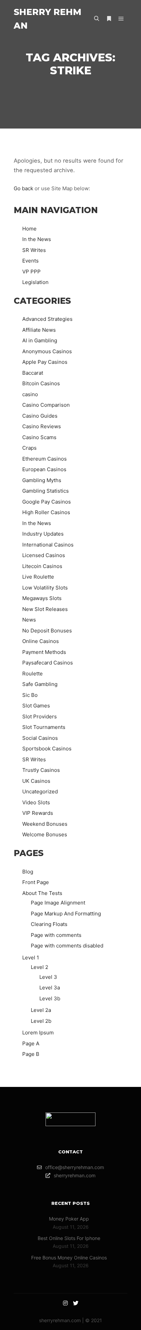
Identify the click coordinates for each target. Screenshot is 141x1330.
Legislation (35, 282)
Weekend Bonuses (44, 824)
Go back (23, 188)
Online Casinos (40, 641)
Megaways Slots (42, 598)
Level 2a (41, 1010)
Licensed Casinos (43, 555)
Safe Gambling (39, 684)
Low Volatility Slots (45, 587)
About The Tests (42, 893)
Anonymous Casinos (47, 351)
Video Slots (36, 802)
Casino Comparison (46, 405)
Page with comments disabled (67, 945)
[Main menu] (121, 18)
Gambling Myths (41, 480)
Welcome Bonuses (44, 834)
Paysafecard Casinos (47, 662)
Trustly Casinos (41, 770)
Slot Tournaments (43, 727)
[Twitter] (75, 1303)
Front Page (35, 882)
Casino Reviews (41, 426)
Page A (30, 1043)
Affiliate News (39, 330)
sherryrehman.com (74, 1175)
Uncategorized (40, 791)
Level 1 (30, 957)
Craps (29, 448)
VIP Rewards (37, 813)
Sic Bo (30, 695)
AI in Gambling (39, 340)
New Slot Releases (45, 609)
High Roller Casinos (46, 512)
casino (30, 394)
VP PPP (31, 271)
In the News (36, 239)
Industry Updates (43, 533)
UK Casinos (36, 781)
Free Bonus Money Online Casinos (69, 1257)
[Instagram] (65, 1303)
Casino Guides (39, 416)
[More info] (109, 18)
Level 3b (49, 998)
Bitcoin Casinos (41, 383)
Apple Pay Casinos (44, 362)
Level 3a (49, 987)
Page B (30, 1054)
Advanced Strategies (47, 319)
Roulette (32, 673)
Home (29, 228)
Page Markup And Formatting (66, 913)
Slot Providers (39, 716)
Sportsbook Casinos (47, 748)
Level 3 (48, 977)
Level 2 (39, 967)
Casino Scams (39, 437)
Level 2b (41, 1021)
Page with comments (56, 935)
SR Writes (34, 250)
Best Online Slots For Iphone (69, 1238)
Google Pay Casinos (46, 501)
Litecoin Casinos (42, 566)
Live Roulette (38, 576)
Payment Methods (44, 652)
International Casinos (48, 544)
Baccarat (32, 373)
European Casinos (44, 469)
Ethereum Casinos (44, 458)
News (29, 619)
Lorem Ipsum (38, 1032)
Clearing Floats (49, 924)
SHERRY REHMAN (47, 19)
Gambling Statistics (45, 491)
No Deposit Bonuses (47, 630)
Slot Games (36, 705)
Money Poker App (69, 1219)
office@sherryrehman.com (74, 1167)
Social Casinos (40, 738)
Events (30, 260)
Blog (27, 871)
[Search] (96, 18)
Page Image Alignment (58, 902)
